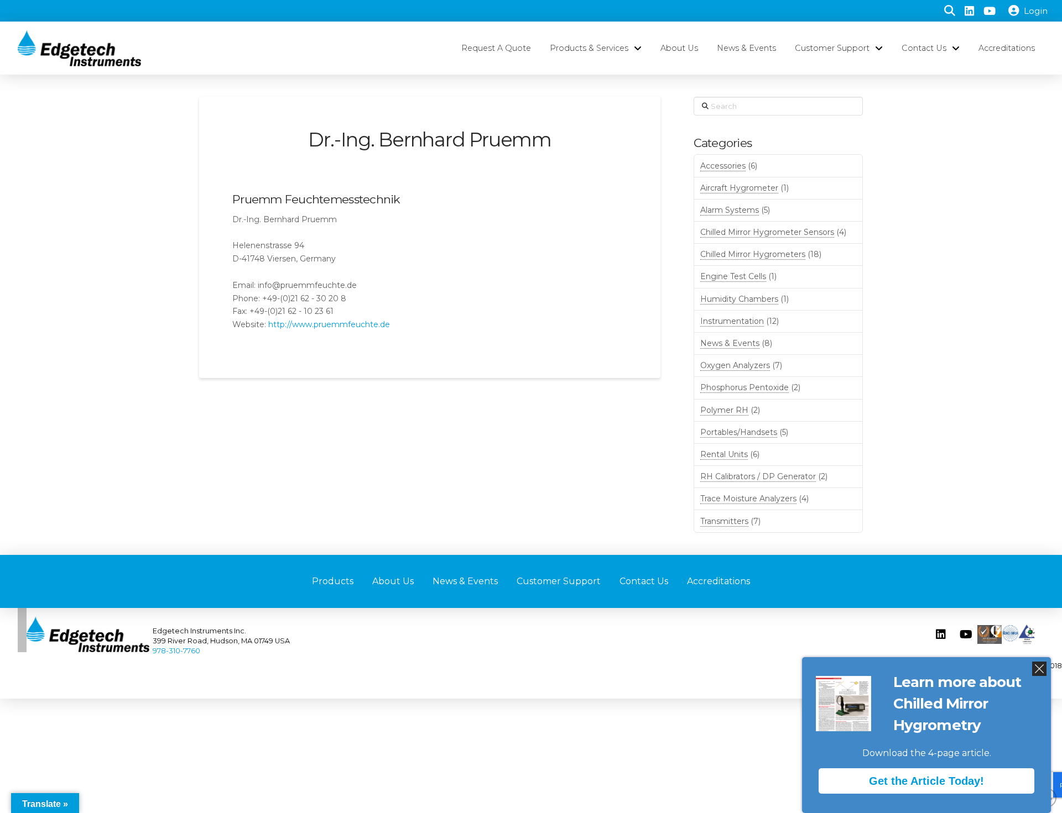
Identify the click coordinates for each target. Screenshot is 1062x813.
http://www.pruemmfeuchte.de (329, 324)
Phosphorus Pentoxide (744, 387)
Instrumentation (732, 321)
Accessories (723, 166)
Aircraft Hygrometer (739, 188)
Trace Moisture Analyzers (748, 498)
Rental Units (724, 454)
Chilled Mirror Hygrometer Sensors (767, 232)
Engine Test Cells (733, 276)
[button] (950, 11)
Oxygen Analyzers (735, 365)
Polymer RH (724, 410)
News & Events (729, 343)
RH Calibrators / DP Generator (758, 476)
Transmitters (724, 521)
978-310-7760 (176, 651)
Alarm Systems (729, 210)
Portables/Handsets (738, 432)
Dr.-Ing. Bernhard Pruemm (429, 139)
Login (1036, 11)
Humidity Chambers (739, 299)
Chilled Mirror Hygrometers (752, 254)
